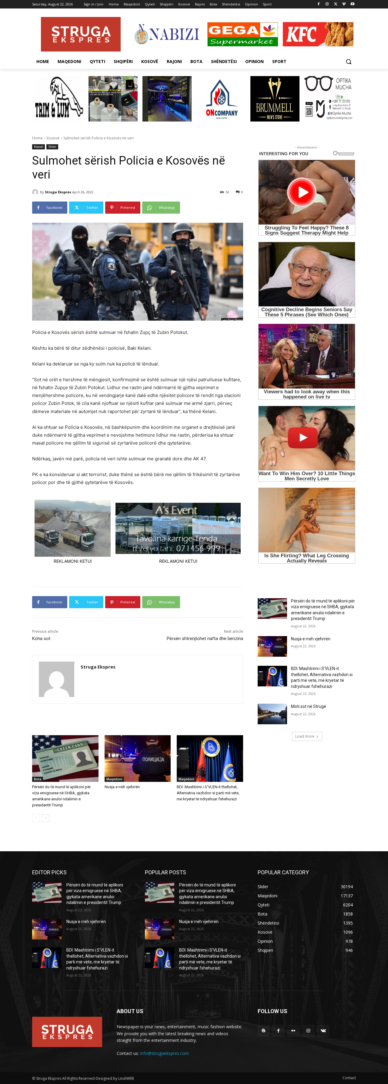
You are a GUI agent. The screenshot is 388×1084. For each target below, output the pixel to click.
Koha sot (41, 638)
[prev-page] (36, 818)
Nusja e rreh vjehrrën (122, 787)
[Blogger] (263, 1031)
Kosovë (53, 138)
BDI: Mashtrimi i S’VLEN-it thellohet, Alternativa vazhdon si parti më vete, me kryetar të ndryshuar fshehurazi (208, 793)
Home (37, 138)
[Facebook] (318, 4)
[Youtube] (352, 4)
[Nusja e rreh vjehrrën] (138, 758)
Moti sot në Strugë (308, 706)
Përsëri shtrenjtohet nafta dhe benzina (205, 638)
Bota (37, 779)
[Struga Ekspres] (36, 192)
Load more (304, 736)
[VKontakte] (323, 1031)
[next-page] (45, 818)
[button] (348, 61)
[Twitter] (335, 4)
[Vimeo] (343, 4)
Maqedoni (114, 779)
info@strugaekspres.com (164, 1053)
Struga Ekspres (58, 192)
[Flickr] (293, 1031)
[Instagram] (327, 4)
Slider (52, 147)
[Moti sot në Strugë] (272, 714)
